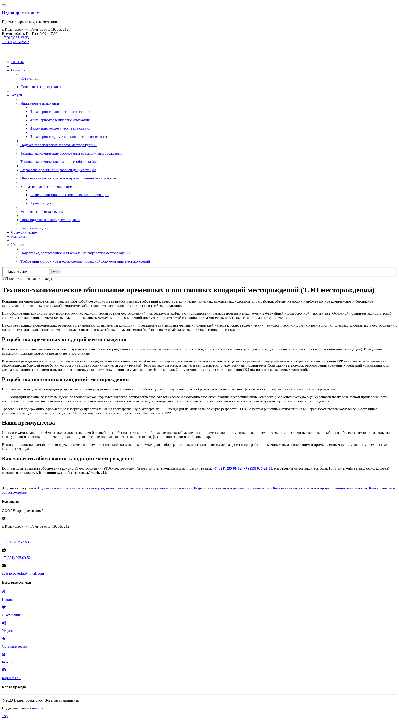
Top (5, 716)
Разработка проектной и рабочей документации (58, 170)
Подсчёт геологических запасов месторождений (76, 488)
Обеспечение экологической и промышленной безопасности (68, 178)
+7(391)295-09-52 (15, 42)
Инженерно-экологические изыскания (60, 128)
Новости (18, 245)
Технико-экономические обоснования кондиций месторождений (71, 153)
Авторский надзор (34, 228)
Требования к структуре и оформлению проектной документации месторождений (85, 261)
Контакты (19, 236)
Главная (17, 62)
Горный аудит (40, 203)
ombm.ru (38, 708)
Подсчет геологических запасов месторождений (58, 145)
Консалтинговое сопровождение (46, 186)
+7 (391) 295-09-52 (227, 468)
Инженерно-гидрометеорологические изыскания (68, 137)
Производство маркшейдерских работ (50, 220)
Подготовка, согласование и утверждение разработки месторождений (75, 253)
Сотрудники (30, 78)
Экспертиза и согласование (41, 211)
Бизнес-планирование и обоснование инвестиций (69, 195)
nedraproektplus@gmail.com (23, 573)
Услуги (16, 95)
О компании (20, 70)
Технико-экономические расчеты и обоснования (58, 162)
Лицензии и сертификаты (40, 87)
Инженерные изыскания (39, 103)
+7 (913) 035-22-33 (257, 468)
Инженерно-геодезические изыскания (60, 120)
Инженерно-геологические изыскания (60, 112)
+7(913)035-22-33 (15, 38)
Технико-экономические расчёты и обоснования (154, 488)
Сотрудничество (24, 232)
